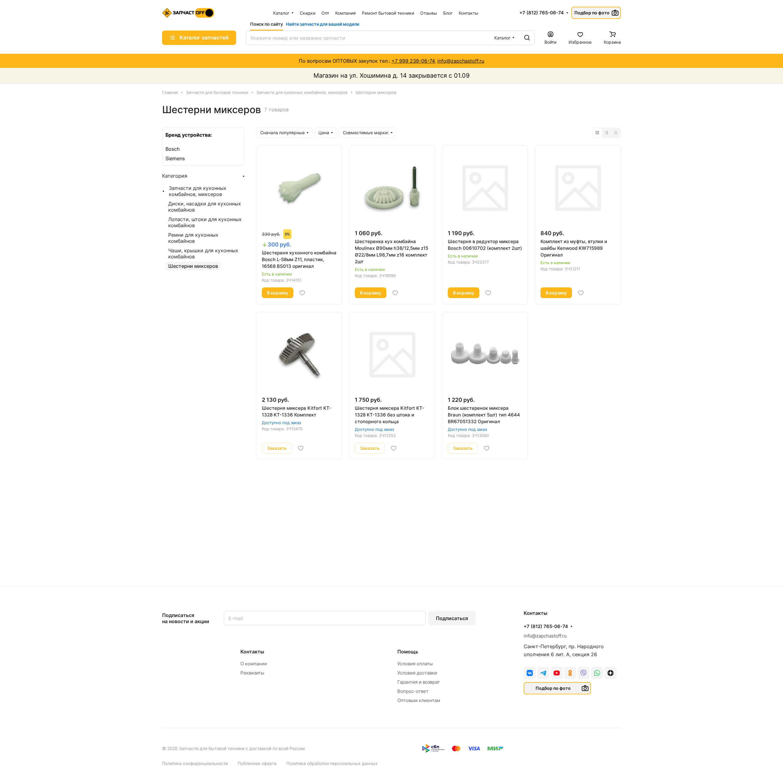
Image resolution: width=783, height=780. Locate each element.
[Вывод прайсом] (615, 132)
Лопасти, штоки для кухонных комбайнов (205, 222)
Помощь (407, 652)
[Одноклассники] (570, 673)
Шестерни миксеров (193, 266)
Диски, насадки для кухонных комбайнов (204, 207)
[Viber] (583, 673)
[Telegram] (543, 673)
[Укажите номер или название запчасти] (527, 38)
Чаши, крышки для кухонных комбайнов (203, 253)
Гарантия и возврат (418, 682)
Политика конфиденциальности (195, 763)
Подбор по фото (592, 12)
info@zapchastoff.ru (460, 61)
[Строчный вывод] (606, 132)
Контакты (252, 652)
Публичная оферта (257, 763)
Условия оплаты (415, 664)
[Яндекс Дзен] (610, 673)
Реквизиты (252, 673)
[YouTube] (557, 673)
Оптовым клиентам (418, 700)
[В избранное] (302, 292)
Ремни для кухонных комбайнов (193, 238)
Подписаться (452, 618)
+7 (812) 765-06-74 (541, 13)
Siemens (175, 158)
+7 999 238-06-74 (413, 61)
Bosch (172, 149)
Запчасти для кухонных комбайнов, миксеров (197, 191)
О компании (253, 664)
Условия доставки (417, 673)
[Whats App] (597, 673)
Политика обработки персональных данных (332, 763)
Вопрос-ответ (413, 691)
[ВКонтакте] (530, 673)
